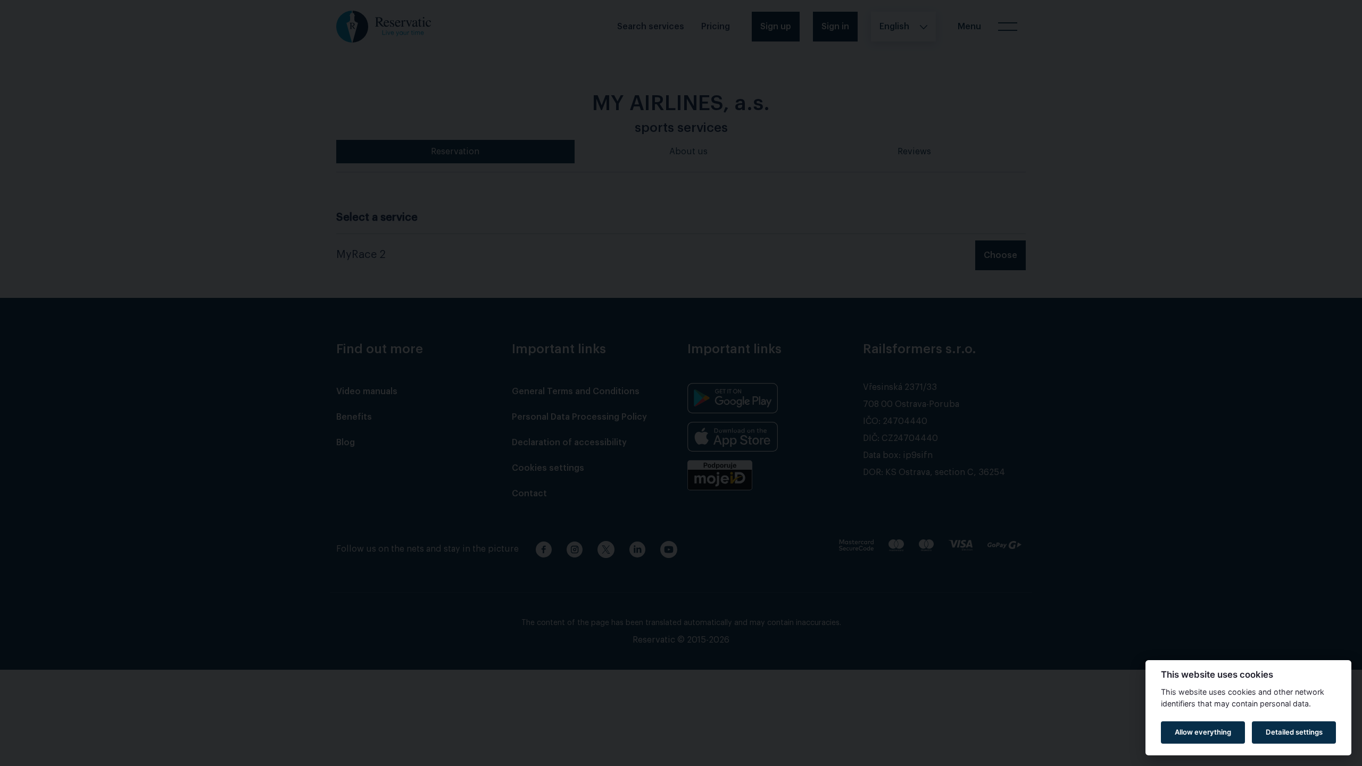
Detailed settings (1294, 732)
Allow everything (1203, 732)
